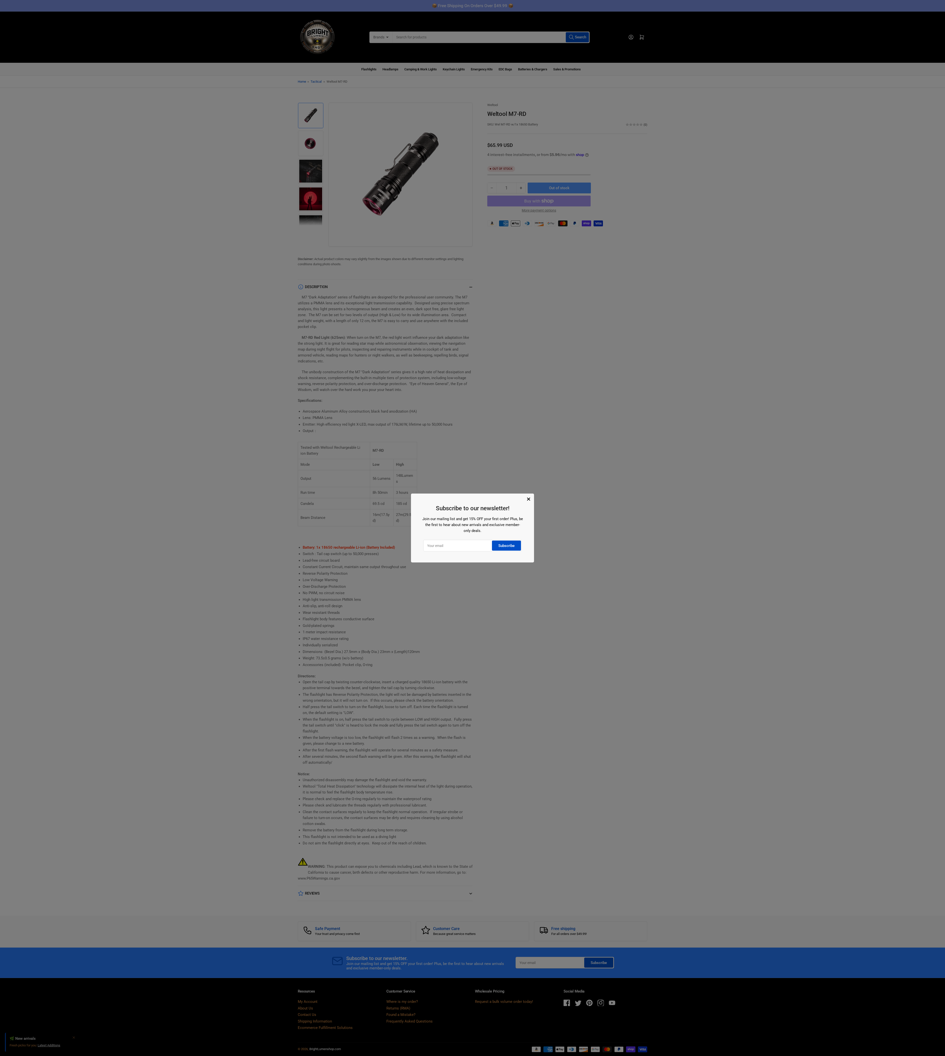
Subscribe (506, 546)
